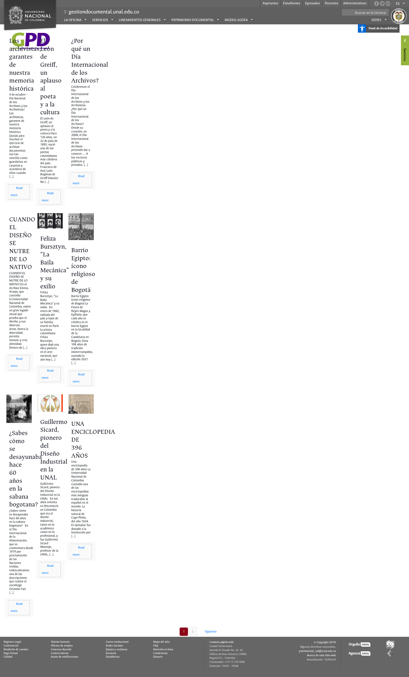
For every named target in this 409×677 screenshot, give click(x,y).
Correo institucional (117, 642)
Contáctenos (160, 653)
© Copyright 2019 (325, 642)
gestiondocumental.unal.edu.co (104, 12)
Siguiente (211, 631)
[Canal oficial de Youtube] (388, 3)
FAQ (155, 645)
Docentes (331, 3)
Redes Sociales (114, 645)
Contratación (11, 645)
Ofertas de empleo (62, 645)
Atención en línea (163, 649)
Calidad (8, 656)
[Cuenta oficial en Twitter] (382, 3)
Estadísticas (113, 656)
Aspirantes (270, 3)
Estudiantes (291, 3)
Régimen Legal (12, 642)
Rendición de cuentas (16, 649)
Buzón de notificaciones (64, 656)
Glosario (158, 656)
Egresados (312, 3)
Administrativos (354, 3)
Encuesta (111, 653)
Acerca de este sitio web (321, 655)
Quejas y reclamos (116, 649)
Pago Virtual (11, 653)
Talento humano (60, 642)
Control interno (59, 653)
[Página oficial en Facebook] (376, 3)
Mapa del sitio (161, 642)
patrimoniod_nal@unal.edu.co (317, 651)
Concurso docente (61, 649)
